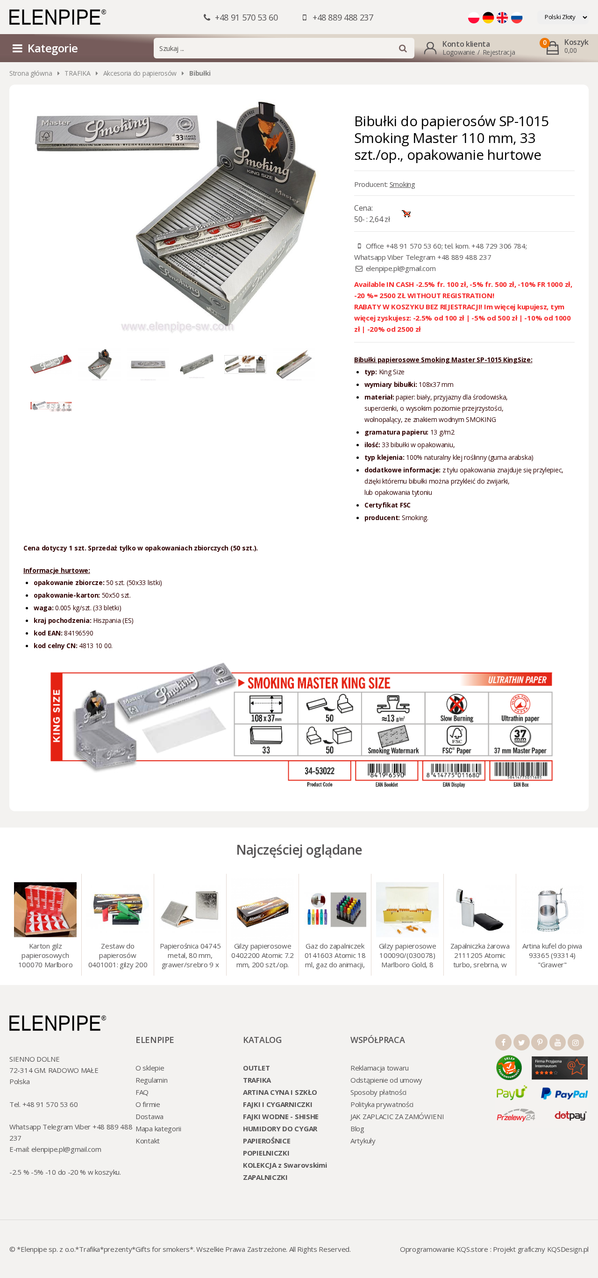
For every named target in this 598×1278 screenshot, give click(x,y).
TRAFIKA (77, 73)
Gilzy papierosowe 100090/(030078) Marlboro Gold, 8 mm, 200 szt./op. (407, 956)
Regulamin (151, 1080)
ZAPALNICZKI (265, 1177)
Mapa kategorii (158, 1128)
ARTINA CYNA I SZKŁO (280, 1092)
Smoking (402, 184)
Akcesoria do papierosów (140, 73)
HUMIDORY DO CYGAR (280, 1128)
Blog (357, 1128)
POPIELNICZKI (266, 1152)
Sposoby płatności (378, 1092)
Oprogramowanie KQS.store (444, 1249)
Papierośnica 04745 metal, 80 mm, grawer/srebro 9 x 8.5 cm (190, 956)
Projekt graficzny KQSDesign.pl (541, 1249)
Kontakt (147, 1140)
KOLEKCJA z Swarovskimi (285, 1165)
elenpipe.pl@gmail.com (401, 268)
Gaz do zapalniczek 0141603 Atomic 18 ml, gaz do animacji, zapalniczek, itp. (335, 956)
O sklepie (149, 1067)
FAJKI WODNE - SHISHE (281, 1116)
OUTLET (256, 1067)
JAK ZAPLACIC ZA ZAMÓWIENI (397, 1116)
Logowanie (458, 52)
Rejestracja (499, 52)
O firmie (147, 1104)
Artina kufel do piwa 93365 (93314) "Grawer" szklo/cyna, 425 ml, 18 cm (552, 956)
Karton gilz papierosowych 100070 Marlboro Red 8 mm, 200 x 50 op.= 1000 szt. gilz (45, 956)
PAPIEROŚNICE (266, 1140)
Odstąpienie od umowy (386, 1080)
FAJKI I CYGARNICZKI (277, 1104)
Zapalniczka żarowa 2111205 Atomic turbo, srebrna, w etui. (480, 956)
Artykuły (363, 1140)
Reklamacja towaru (379, 1067)
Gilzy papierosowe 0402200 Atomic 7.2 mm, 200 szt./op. (262, 955)
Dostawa (149, 1116)
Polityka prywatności (381, 1104)
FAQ (142, 1092)
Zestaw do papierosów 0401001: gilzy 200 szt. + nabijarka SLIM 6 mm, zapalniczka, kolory (118, 956)
